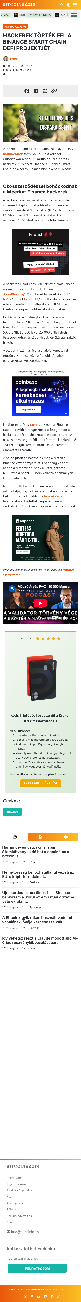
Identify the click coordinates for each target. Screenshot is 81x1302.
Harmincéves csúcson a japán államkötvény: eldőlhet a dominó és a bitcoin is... (35, 851)
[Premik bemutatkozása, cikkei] (6, 58)
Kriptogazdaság (15, 26)
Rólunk (11, 1209)
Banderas (35, 907)
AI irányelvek (15, 1203)
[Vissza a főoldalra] (19, 4)
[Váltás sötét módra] (68, 5)
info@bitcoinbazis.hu (27, 1232)
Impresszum (14, 1177)
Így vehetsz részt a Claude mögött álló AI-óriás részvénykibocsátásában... (40, 940)
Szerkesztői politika (19, 1190)
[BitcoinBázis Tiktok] (58, 1297)
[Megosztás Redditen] (45, 91)
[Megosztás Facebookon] (27, 91)
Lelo (32, 862)
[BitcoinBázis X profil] (25, 1297)
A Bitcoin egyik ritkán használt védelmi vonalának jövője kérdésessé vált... (37, 919)
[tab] (15, 837)
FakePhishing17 (16, 294)
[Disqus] (40, 1004)
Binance (12, 812)
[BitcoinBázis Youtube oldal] (38, 1297)
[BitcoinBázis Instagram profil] (32, 1297)
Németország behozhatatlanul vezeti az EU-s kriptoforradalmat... (38, 874)
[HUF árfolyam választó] (74, 15)
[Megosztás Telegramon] (36, 91)
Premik (14, 58)
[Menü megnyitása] (75, 5)
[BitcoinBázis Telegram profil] (52, 1297)
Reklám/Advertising (19, 1216)
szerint (35, 424)
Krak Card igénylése (40, 783)
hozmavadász (13, 154)
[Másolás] (54, 91)
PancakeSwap (54, 496)
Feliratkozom (37, 1268)
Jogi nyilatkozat (17, 1184)
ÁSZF (10, 1197)
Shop (10, 1222)
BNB (29, 15)
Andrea (34, 882)
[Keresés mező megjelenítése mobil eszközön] (62, 4)
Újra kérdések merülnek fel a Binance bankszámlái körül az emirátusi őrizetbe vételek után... (38, 897)
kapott (29, 299)
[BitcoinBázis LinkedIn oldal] (45, 1297)
